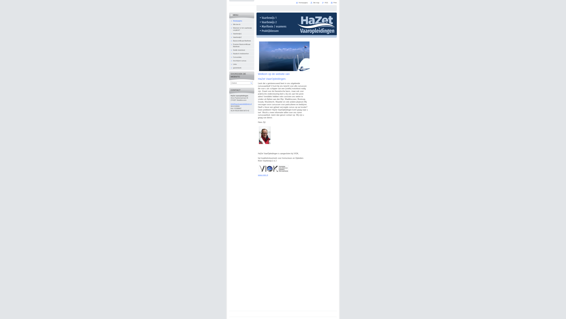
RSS (326, 3)
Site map (316, 3)
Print (335, 3)
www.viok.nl (263, 175)
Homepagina (303, 3)
